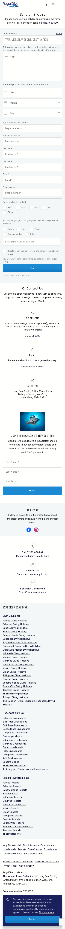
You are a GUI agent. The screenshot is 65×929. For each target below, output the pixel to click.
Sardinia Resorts (11, 819)
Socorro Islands (11, 761)
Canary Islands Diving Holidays (19, 635)
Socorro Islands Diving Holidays (19, 682)
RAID (37, 207)
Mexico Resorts (11, 808)
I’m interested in (32, 33)
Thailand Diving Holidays (16, 693)
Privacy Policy (10, 865)
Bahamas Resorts (12, 786)
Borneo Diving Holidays (15, 631)
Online (11, 229)
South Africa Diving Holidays (17, 686)
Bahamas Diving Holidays (16, 624)
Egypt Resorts (10, 793)
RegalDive (11, 5)
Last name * (8, 161)
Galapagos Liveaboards (15, 732)
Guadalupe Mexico (13, 736)
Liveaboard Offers (12, 853)
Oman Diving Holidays (14, 671)
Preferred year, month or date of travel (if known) (25, 84)
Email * (6, 174)
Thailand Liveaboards (14, 765)
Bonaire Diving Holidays (15, 628)
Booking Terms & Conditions (18, 861)
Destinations (47, 845)
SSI (49, 207)
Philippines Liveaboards (15, 754)
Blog (40, 853)
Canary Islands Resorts (15, 790)
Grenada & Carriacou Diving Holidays (22, 646)
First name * (8, 148)
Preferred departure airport (15, 122)
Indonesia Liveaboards (15, 740)
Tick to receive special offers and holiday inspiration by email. (33, 253)
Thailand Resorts (12, 833)
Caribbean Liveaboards (15, 725)
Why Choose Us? (12, 845)
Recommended (15, 234)
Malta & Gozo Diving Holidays (18, 664)
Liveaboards (9, 849)
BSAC (10, 207)
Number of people (11, 135)
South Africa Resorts (13, 822)
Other (10, 212)
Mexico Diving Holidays (15, 668)
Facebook (28, 529)
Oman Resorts (10, 812)
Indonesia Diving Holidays (16, 653)
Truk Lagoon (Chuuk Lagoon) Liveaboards (25, 769)
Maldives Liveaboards (14, 743)
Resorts (22, 849)
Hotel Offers (30, 853)
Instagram (36, 529)
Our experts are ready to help (32, 572)
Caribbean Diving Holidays (16, 638)
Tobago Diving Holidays (15, 697)
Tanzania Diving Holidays (16, 690)
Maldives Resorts (12, 800)
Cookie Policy (26, 865)
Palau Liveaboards (12, 751)
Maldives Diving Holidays (16, 660)
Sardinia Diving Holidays (15, 679)
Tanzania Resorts (12, 830)
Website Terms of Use (47, 861)
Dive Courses (35, 849)
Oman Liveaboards (13, 747)
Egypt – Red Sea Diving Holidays (20, 642)
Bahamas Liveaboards (14, 718)
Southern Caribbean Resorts (18, 826)
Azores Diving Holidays (15, 620)
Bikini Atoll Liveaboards (15, 721)
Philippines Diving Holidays (17, 675)
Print (23, 229)
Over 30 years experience (33, 590)
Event (37, 229)
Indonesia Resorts (12, 797)
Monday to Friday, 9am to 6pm (32, 554)
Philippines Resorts (13, 815)
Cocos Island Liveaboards (16, 729)
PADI (23, 207)
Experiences (50, 849)
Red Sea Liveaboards (14, 758)
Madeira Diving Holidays (15, 657)
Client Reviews (31, 845)
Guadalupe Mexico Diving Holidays (21, 649)
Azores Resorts (11, 782)
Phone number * (10, 187)
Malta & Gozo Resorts (14, 804)
